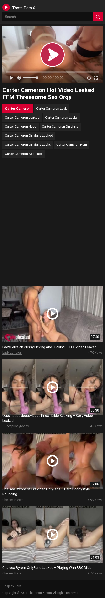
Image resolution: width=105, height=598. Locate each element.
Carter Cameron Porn (71, 144)
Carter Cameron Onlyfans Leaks (28, 144)
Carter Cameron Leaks (61, 117)
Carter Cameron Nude (20, 126)
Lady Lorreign (12, 352)
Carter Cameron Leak (51, 108)
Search (98, 16)
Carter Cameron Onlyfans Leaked (29, 135)
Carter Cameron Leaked (22, 117)
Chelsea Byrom (12, 500)
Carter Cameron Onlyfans (60, 126)
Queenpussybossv (15, 426)
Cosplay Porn (11, 586)
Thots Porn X (23, 8)
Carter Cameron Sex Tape (24, 153)
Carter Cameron (18, 108)
